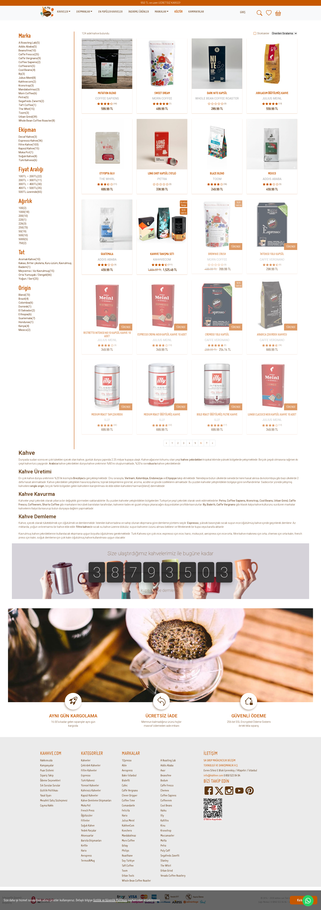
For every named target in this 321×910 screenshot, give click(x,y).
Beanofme (165, 775)
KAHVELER (63, 11)
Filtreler (85, 820)
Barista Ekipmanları (91, 840)
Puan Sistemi (47, 770)
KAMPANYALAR (196, 11)
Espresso (85, 775)
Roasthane (127, 855)
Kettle (84, 845)
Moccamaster (167, 835)
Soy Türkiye (128, 860)
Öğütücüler (87, 815)
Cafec (125, 785)
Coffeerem (34, 504)
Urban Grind (281, 500)
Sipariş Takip (47, 775)
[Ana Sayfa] (47, 12)
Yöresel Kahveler (90, 785)
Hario (84, 850)
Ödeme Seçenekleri (50, 780)
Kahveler (85, 760)
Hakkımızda (46, 760)
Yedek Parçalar (88, 830)
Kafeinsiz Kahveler (91, 790)
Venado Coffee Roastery (173, 875)
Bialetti (126, 780)
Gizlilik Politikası (49, 790)
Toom (125, 870)
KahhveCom (128, 825)
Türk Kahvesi (88, 780)
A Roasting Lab (168, 760)
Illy (162, 815)
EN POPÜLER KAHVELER (110, 11)
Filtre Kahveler (89, 770)
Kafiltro (164, 820)
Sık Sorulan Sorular (50, 785)
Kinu (162, 825)
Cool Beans (266, 500)
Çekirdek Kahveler (90, 765)
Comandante (128, 805)
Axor (162, 770)
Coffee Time (128, 800)
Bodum (164, 780)
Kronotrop (252, 500)
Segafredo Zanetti (169, 855)
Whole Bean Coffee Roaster (136, 880)
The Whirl (165, 865)
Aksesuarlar (87, 835)
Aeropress (86, 855)
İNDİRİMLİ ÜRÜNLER (138, 11)
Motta (163, 840)
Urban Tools (128, 875)
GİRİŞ (242, 12)
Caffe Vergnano (130, 790)
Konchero (127, 830)
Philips (125, 850)
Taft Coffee (128, 865)
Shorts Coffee (50, 504)
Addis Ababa (166, 765)
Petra (222, 500)
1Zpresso (127, 760)
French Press (87, 810)
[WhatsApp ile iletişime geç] (308, 900)
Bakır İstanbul (129, 775)
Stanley (164, 860)
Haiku (163, 810)
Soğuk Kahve (88, 825)
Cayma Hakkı (47, 805)
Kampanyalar (47, 765)
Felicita (126, 810)
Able (124, 765)
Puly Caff (165, 850)
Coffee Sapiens (236, 500)
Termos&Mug (88, 860)
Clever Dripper (129, 795)
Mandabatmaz (129, 835)
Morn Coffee (128, 840)
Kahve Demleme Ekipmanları (96, 800)
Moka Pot (85, 805)
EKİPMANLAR (83, 11)
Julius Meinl (128, 820)
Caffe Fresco (167, 785)
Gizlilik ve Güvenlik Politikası (110, 900)
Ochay (125, 845)
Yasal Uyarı (45, 795)
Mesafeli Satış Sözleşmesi (53, 800)
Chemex (164, 790)
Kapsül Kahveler (89, 795)
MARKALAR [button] (161, 11)
